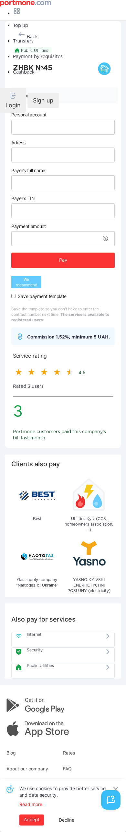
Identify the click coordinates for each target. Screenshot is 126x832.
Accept (32, 820)
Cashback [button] (24, 72)
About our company (27, 768)
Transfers (23, 41)
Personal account (28, 114)
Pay (63, 260)
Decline (66, 820)
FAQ (67, 768)
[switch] (13, 296)
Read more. (31, 804)
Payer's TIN (23, 198)
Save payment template (42, 296)
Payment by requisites (38, 57)
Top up (20, 26)
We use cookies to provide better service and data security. (62, 792)
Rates (69, 752)
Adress (18, 142)
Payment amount (28, 226)
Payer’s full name (28, 170)
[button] (13, 100)
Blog (11, 752)
